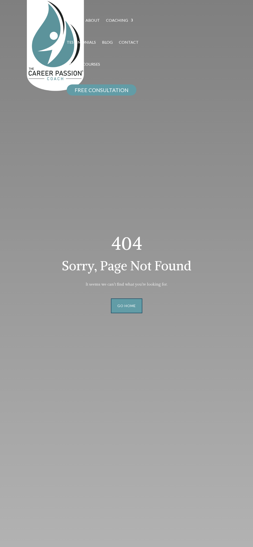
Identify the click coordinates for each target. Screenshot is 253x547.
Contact (129, 42)
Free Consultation (101, 90)
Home (73, 20)
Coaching (117, 20)
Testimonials (81, 42)
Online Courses (83, 64)
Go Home (126, 306)
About (92, 20)
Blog (107, 42)
